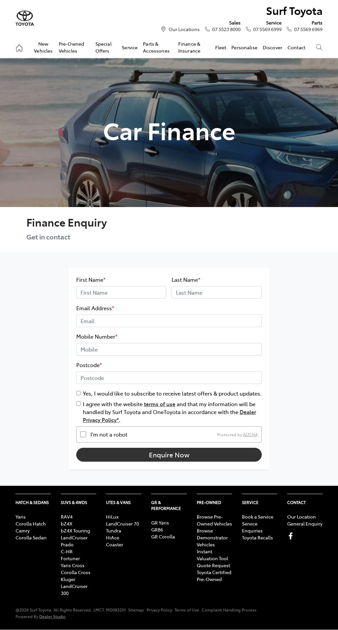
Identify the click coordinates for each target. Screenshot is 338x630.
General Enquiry (304, 523)
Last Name (186, 279)
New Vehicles (43, 47)
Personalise (244, 47)
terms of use (159, 403)
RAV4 (67, 516)
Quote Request (213, 565)
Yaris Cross (72, 565)
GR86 (157, 529)
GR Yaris (160, 522)
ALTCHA (250, 434)
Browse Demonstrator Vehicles (212, 537)
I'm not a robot (108, 434)
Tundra (113, 530)
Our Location (301, 516)
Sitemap (136, 609)
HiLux (112, 516)
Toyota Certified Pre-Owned (214, 575)
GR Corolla (163, 536)
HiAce (112, 537)
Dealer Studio (52, 616)
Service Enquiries (252, 527)
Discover (272, 47)
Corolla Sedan (31, 537)
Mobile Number (97, 336)
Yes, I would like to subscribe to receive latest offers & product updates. (172, 393)
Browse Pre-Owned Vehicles (214, 520)
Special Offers (103, 47)
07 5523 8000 (226, 29)
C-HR (67, 551)
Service (130, 47)
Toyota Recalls (257, 537)
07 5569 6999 (267, 29)
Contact (296, 47)
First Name (91, 279)
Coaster (114, 544)
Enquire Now (169, 454)
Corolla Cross (75, 572)
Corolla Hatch (31, 523)
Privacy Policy (159, 609)
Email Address (95, 308)
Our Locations (184, 29)
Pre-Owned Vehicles (71, 47)
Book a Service (257, 516)
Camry (23, 530)
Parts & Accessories (156, 47)
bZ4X (66, 523)
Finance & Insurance (189, 47)
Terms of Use (187, 609)
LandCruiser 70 (122, 523)
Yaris (21, 516)
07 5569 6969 (308, 29)
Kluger (68, 579)
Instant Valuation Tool (212, 555)
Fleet (220, 47)
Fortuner (70, 558)
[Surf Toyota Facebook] (292, 535)
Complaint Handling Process (229, 609)
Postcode (89, 364)
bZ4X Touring (75, 530)
